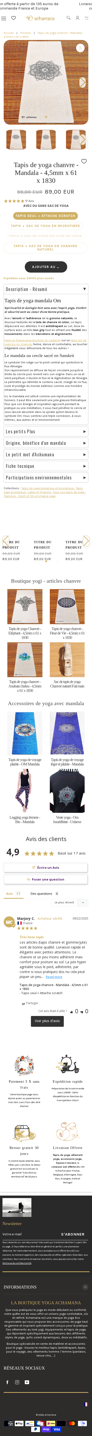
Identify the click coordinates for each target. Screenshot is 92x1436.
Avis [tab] (9, 893)
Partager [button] (32, 1003)
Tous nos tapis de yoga (69, 492)
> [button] (47, 1021)
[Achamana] (40, 17)
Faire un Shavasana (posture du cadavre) (32, 340)
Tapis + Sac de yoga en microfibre (45, 226)
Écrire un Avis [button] (48, 867)
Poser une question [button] (48, 879)
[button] (82, 139)
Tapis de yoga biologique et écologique (47, 488)
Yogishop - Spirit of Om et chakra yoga (29, 496)
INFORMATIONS (20, 1287)
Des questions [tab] (41, 893)
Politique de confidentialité (16, 1263)
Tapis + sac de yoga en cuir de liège (45, 236)
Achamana (50, 1414)
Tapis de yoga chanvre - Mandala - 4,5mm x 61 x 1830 (54, 987)
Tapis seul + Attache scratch (45, 216)
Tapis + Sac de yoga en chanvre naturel (45, 247)
